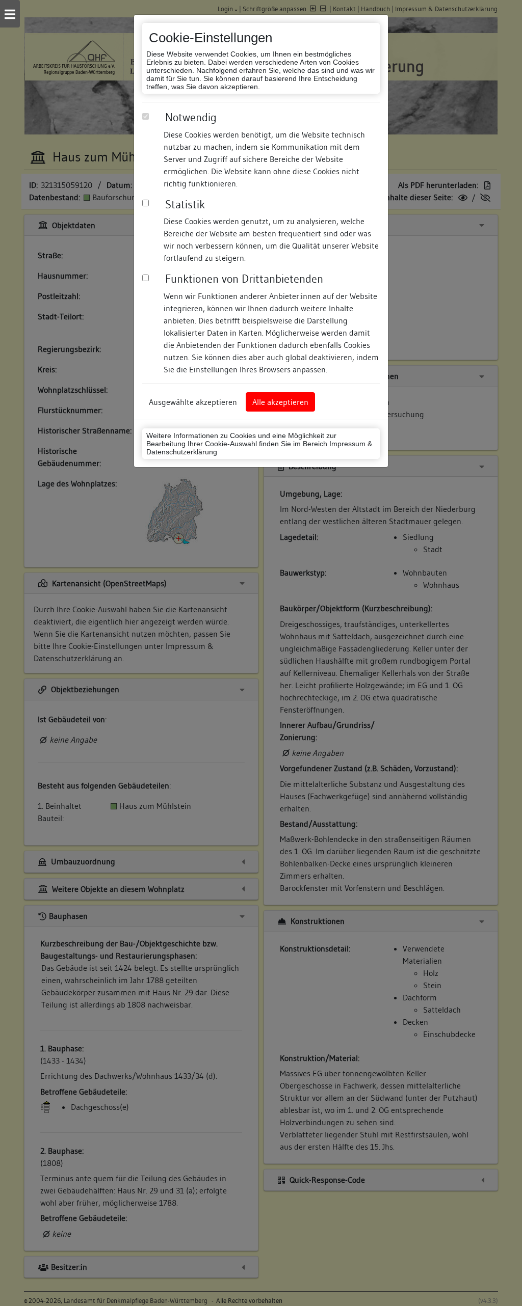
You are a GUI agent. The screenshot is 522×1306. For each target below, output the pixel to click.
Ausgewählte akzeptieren (193, 402)
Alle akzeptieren (280, 402)
